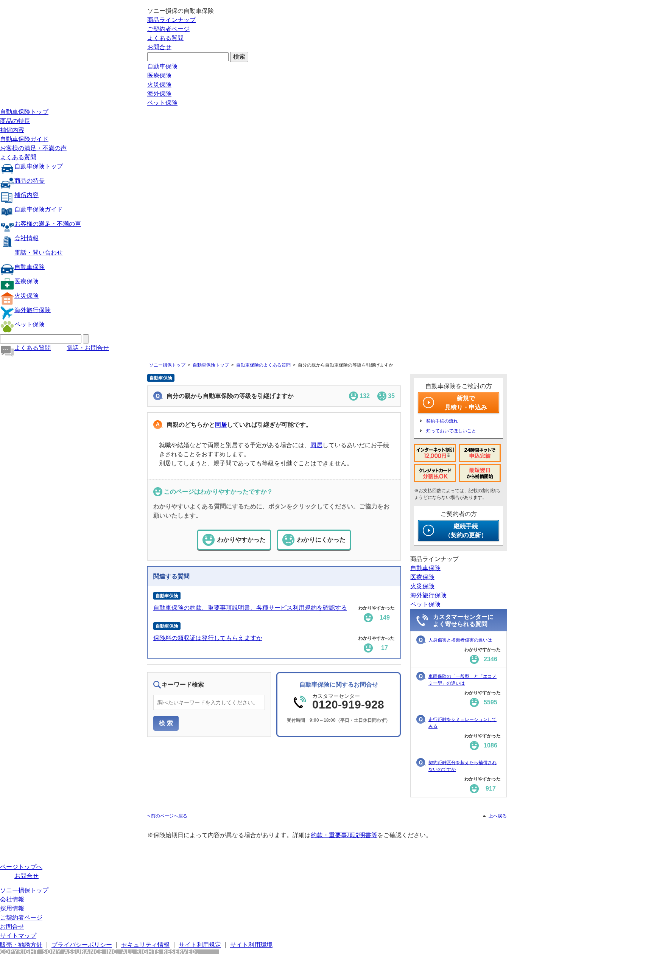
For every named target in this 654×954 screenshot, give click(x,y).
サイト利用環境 (251, 945)
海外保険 (159, 93)
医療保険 (159, 75)
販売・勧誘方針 (21, 945)
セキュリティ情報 (145, 945)
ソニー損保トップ (167, 365)
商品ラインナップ (171, 20)
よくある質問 (165, 38)
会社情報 (26, 238)
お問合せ (159, 47)
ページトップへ (21, 867)
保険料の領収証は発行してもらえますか (207, 638)
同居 (221, 424)
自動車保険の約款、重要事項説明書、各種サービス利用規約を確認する (250, 607)
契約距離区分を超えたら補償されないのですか (462, 766)
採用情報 (12, 908)
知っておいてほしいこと (451, 430)
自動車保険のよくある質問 (263, 365)
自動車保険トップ (24, 112)
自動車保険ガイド (24, 139)
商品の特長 (15, 121)
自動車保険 (162, 66)
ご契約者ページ (168, 29)
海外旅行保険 (32, 310)
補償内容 (12, 130)
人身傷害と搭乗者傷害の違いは (460, 640)
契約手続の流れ (442, 421)
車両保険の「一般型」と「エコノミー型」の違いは (462, 680)
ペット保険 (162, 102)
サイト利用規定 (200, 945)
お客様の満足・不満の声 (33, 148)
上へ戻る (498, 816)
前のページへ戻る (169, 816)
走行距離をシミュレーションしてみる (462, 723)
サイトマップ (18, 935)
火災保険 (159, 84)
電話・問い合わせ (38, 252)
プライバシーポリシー (81, 945)
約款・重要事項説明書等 (344, 835)
